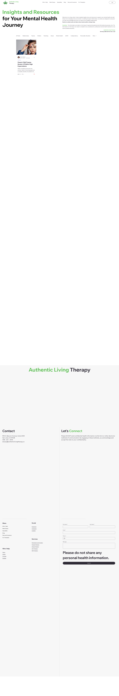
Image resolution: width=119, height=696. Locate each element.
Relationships (26, 35)
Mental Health (59, 35)
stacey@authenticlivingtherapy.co (13, 442)
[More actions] (34, 57)
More (94, 35)
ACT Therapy (35, 548)
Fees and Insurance (7, 535)
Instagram (34, 528)
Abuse (52, 35)
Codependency (74, 35)
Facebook (34, 526)
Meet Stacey (5, 528)
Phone (64, 536)
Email (64, 530)
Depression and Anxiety (37, 542)
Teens (3, 552)
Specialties (4, 530)
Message (65, 541)
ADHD (66, 35)
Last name (92, 524)
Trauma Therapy (35, 544)
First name (65, 524)
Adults (4, 554)
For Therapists (5, 537)
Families (4, 558)
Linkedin (34, 530)
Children (39, 35)
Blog (3, 533)
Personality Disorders (85, 35)
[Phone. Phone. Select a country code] (65, 538)
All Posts (18, 35)
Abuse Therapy (35, 546)
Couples (4, 556)
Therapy (59, 369)
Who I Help (5, 526)
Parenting (46, 35)
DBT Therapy (35, 550)
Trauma (33, 35)
